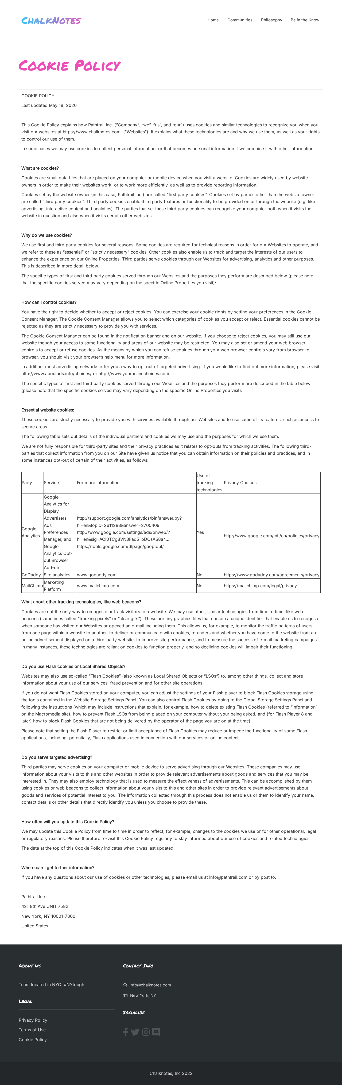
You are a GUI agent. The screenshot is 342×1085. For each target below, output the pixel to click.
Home (213, 19)
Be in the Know (305, 19)
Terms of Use (32, 1029)
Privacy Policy (33, 1020)
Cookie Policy (33, 1039)
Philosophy (271, 19)
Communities (239, 19)
